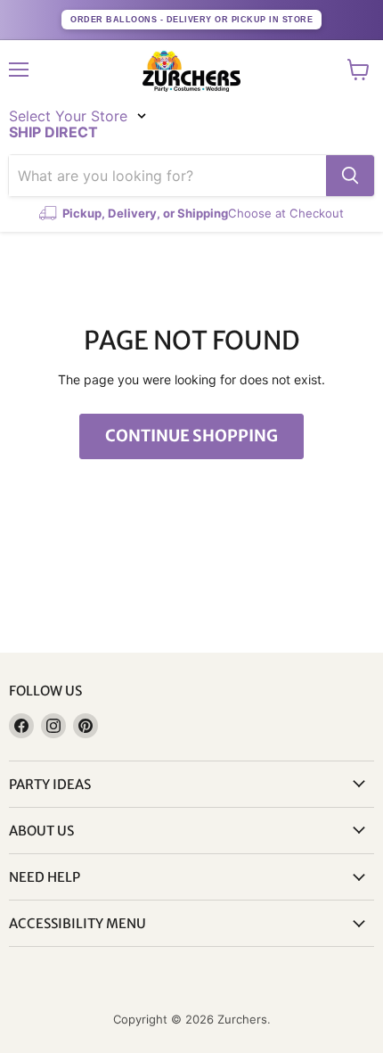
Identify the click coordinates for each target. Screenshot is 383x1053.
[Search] (350, 175)
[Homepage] (191, 71)
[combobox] (167, 175)
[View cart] (358, 69)
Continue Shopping (191, 435)
